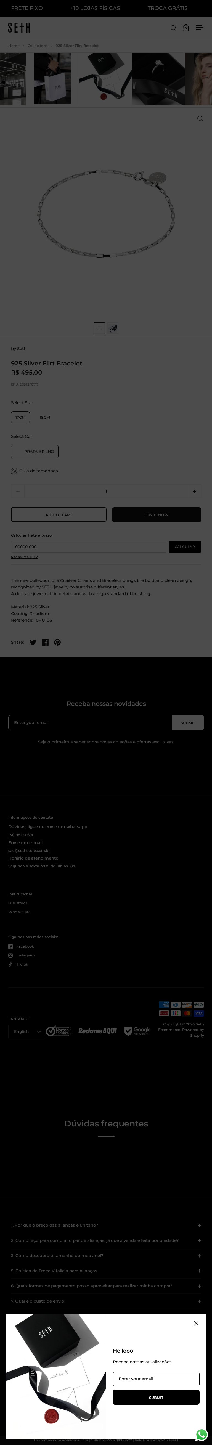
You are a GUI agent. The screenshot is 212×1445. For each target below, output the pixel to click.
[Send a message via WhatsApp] (201, 1434)
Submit (156, 1397)
